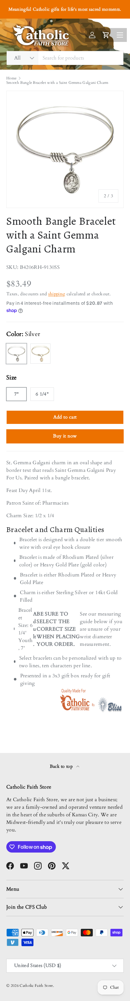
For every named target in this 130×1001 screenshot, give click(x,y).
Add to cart (65, 417)
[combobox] (65, 58)
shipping (56, 294)
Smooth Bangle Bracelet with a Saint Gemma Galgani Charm (57, 82)
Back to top (62, 766)
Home (11, 78)
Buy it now (65, 436)
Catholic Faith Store (36, 985)
